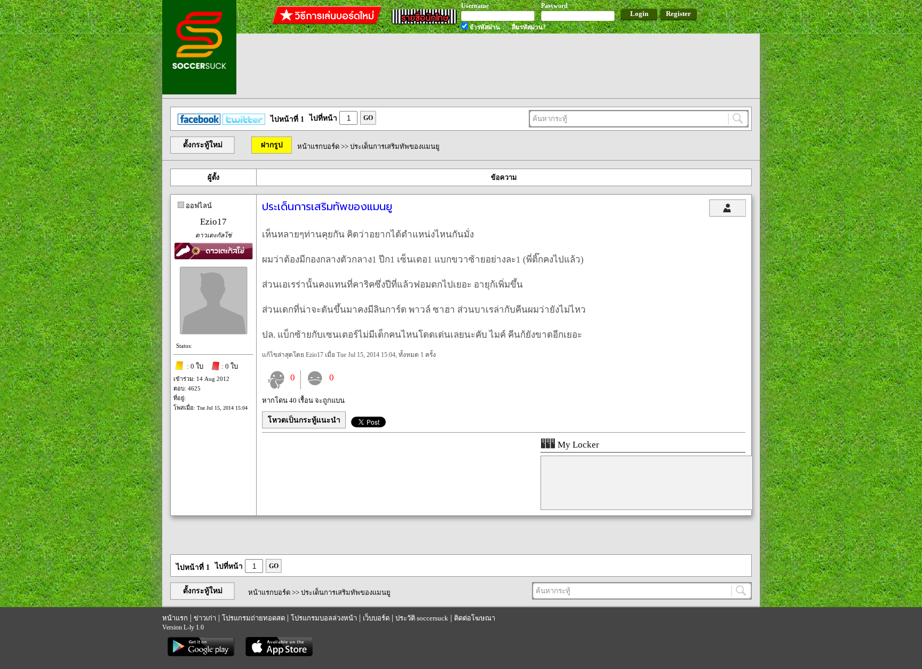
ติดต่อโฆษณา (474, 618)
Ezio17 (213, 222)
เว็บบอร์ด (376, 618)
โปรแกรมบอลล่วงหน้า (324, 618)
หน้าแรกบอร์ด (318, 146)
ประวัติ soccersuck (421, 618)
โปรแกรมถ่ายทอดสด (253, 618)
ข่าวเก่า (205, 618)
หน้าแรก (175, 618)
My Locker (577, 445)
